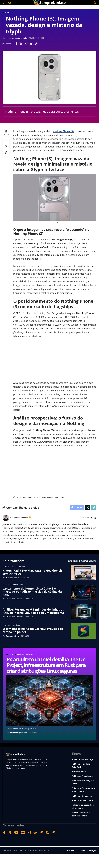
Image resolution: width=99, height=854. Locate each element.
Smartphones (59, 497)
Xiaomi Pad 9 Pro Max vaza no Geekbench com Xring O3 (32, 572)
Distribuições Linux (25, 654)
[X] (9, 832)
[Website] (88, 518)
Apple (7, 625)
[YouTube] (16, 832)
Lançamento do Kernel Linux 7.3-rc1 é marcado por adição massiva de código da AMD (32, 591)
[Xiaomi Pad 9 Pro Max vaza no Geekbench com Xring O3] (83, 572)
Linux (11, 654)
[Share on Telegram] (30, 44)
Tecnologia (9, 567)
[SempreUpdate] (49, 2)
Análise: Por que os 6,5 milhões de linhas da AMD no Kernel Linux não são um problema (33, 610)
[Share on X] (21, 44)
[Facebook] (92, 518)
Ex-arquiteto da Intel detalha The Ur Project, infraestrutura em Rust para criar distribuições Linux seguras (45, 665)
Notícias (21, 567)
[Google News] (23, 832)
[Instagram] (95, 518)
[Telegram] (41, 832)
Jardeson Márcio (19, 38)
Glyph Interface (28, 497)
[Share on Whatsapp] (26, 44)
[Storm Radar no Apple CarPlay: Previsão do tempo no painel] (83, 631)
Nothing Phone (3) (63, 131)
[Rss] (47, 832)
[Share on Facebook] (16, 44)
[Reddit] (35, 832)
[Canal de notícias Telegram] (53, 832)
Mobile (8, 12)
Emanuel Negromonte (18, 733)
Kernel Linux (18, 585)
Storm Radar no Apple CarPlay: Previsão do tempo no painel (33, 630)
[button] (5, 3)
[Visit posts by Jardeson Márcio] (6, 518)
